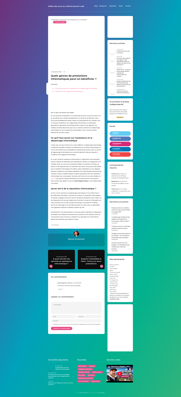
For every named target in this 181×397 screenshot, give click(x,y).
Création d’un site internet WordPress (123, 91)
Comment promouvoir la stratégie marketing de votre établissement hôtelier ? (59, 376)
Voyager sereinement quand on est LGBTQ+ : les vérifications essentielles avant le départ (121, 235)
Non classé (81, 375)
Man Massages (114, 285)
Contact (128, 6)
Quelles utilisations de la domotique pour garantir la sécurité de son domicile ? (124, 84)
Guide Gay (112, 278)
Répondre (60, 289)
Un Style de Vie (114, 284)
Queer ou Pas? (114, 274)
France (53, 178)
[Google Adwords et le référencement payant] (51, 368)
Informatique (55, 225)
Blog (96, 6)
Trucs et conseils (60, 22)
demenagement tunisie (64, 283)
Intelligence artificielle (85, 369)
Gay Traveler (113, 291)
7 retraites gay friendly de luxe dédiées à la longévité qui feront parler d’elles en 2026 (120, 219)
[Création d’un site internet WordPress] (112, 91)
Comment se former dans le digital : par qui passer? (120, 183)
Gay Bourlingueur (114, 276)
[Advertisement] (120, 26)
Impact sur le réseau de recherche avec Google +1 (60, 383)
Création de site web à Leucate (123, 51)
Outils (121, 6)
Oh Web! (112, 266)
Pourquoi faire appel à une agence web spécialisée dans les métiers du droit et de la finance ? (124, 61)
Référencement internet (85, 378)
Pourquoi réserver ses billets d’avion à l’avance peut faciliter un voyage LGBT (120, 210)
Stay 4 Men (113, 287)
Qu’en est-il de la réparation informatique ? (68, 91)
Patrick (113, 189)
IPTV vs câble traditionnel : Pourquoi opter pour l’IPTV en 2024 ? (121, 191)
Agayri (111, 270)
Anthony (114, 174)
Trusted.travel (113, 282)
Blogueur (92, 366)
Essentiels (112, 6)
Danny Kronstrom (76, 239)
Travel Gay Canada (115, 272)
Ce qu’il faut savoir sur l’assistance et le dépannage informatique (75, 88)
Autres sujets (82, 366)
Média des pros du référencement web (66, 6)
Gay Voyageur (113, 268)
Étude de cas (95, 381)
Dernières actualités (119, 202)
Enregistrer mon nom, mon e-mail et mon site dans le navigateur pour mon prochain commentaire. (77, 324)
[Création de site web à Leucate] (112, 51)
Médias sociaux (97, 372)
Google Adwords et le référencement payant (62, 368)
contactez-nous (114, 299)
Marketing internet (83, 372)
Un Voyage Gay (114, 280)
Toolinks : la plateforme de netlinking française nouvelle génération (120, 176)
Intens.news (113, 289)
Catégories (103, 6)
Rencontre (91, 375)
